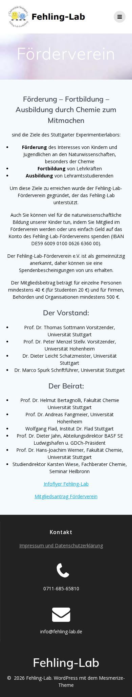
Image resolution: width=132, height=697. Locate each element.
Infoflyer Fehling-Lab (66, 484)
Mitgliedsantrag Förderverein (66, 496)
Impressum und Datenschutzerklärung (61, 545)
